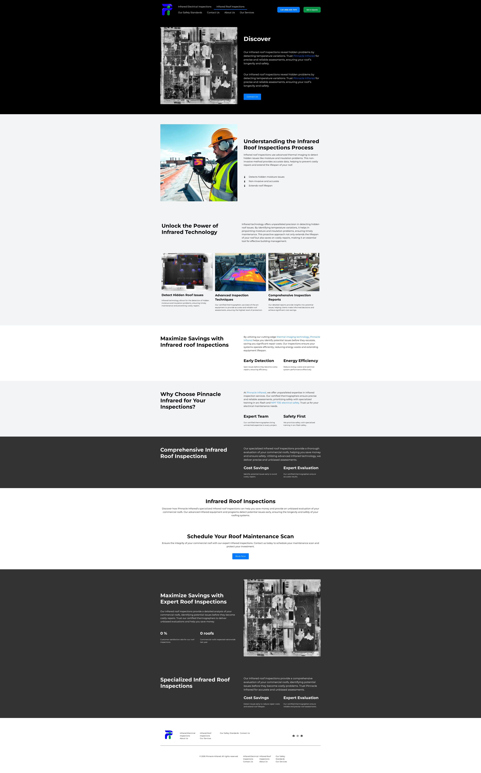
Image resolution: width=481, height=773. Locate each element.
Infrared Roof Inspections (230, 6)
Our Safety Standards (190, 12)
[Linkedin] (302, 736)
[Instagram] (298, 736)
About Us (229, 12)
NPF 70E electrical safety (285, 402)
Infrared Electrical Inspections (194, 6)
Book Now (240, 556)
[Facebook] (294, 736)
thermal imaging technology (293, 337)
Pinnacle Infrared (304, 55)
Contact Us (213, 12)
